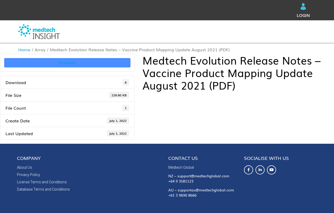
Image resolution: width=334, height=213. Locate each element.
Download (67, 62)
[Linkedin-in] (260, 169)
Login (303, 15)
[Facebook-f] (248, 169)
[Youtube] (271, 169)
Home (24, 49)
